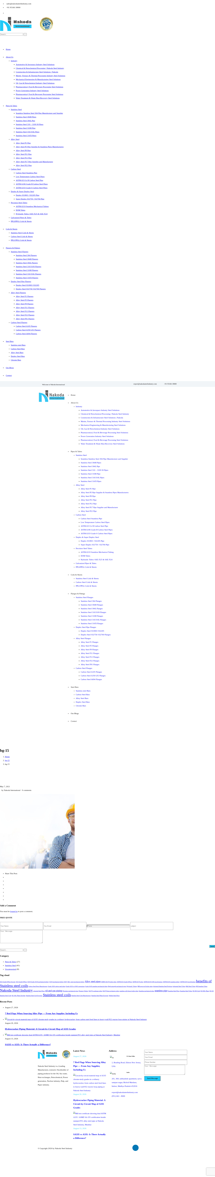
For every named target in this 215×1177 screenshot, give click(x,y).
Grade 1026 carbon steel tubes (56, 986)
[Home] (51, 402)
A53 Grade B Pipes (21, 982)
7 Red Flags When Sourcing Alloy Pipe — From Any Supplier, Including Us (41, 1013)
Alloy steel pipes (93, 981)
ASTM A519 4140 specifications (153, 982)
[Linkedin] (135, 1148)
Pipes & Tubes (10, 962)
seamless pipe (161, 990)
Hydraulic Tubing (132, 986)
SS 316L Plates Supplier (19, 995)
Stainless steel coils (57, 995)
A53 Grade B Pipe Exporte (7, 982)
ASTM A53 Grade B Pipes (124, 982)
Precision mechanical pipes (70, 991)
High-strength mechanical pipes (117, 986)
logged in (14, 911)
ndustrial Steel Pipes (39, 991)
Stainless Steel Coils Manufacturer (81, 995)
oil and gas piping (53, 990)
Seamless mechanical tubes (146, 991)
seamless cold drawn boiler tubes (129, 991)
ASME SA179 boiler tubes (108, 982)
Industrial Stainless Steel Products (162, 986)
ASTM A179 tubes (138, 982)
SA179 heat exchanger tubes (111, 991)
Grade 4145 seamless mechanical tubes (96, 986)
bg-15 (7, 760)
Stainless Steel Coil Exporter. (34, 995)
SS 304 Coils (196, 991)
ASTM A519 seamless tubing (171, 982)
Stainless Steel (10, 965)
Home (7, 757)
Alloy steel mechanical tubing (75, 982)
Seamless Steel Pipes (174, 991)
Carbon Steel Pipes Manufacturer (37, 986)
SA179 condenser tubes (95, 991)
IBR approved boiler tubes (145, 986)
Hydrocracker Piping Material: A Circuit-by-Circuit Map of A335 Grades (40, 1029)
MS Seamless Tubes (201, 986)
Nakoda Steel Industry (16, 990)
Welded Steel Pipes (114, 995)
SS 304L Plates (204, 991)
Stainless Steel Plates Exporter (99, 995)
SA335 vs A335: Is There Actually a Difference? (28, 1044)
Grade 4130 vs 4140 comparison (75, 986)
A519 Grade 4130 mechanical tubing (38, 982)
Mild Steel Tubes (190, 986)
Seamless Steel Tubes (186, 991)
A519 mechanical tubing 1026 (58, 982)
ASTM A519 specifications (188, 982)
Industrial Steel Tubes (179, 986)
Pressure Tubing (83, 991)
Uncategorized (10, 969)
